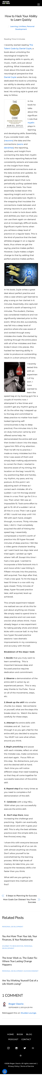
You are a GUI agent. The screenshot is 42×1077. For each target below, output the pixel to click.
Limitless (22, 26)
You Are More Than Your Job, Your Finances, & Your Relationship (19, 938)
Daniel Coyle (10, 77)
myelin (31, 123)
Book (20, 1034)
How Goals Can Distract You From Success (19, 900)
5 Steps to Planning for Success (21, 896)
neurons (9, 140)
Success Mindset (31, 971)
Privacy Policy (13, 1066)
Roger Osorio (16, 1003)
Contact (26, 1039)
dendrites (8, 148)
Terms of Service (27, 1066)
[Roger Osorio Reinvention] (6, 3)
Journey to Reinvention (12, 946)
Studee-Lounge (28, 1013)
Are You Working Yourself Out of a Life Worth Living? (20, 982)
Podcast (13, 1039)
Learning (14, 26)
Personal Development (12, 926)
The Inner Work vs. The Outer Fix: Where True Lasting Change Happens (19, 961)
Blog (29, 1034)
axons (20, 144)
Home (10, 1034)
